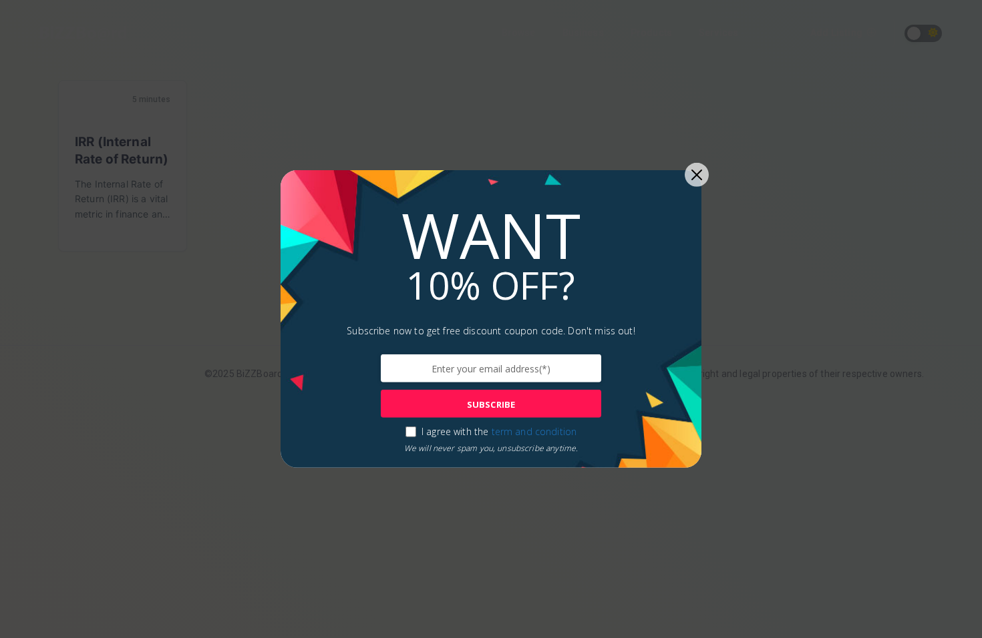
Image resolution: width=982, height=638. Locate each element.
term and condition (534, 431)
